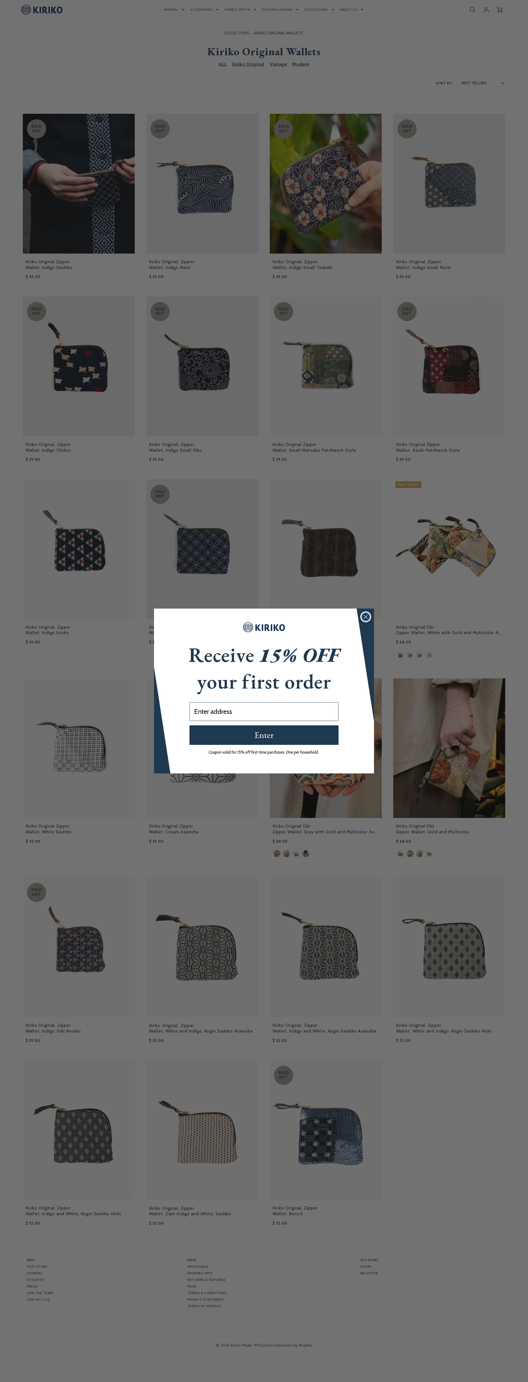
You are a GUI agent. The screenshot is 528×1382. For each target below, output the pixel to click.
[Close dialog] (366, 617)
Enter (264, 735)
